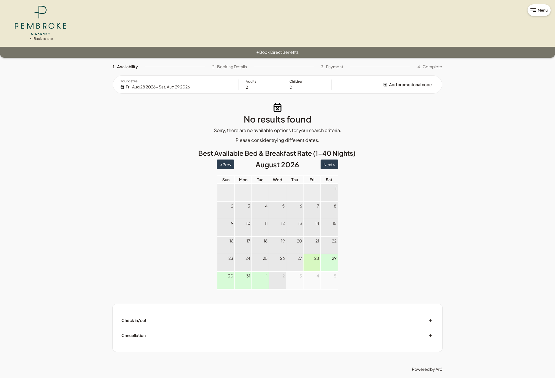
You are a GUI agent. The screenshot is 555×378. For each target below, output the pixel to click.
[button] (387, 84)
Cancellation (276, 335)
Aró (439, 369)
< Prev (225, 164)
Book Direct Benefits (277, 52)
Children (296, 81)
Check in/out (276, 320)
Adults (251, 81)
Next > (329, 164)
